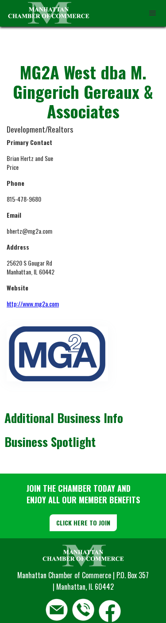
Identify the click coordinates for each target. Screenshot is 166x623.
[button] (152, 13)
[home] (46, 13)
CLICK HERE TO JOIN (83, 522)
